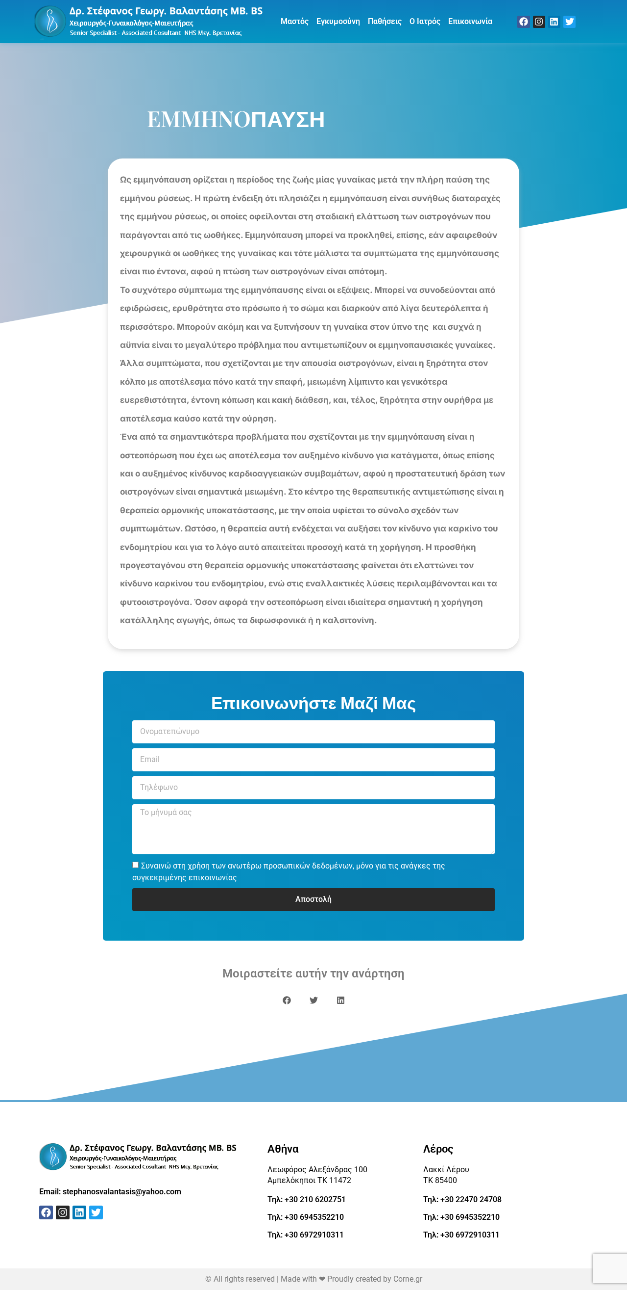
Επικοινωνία (470, 21)
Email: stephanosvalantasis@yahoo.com (110, 1191)
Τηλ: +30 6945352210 (305, 1217)
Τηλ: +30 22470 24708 (462, 1199)
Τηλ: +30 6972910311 (305, 1234)
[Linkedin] (554, 22)
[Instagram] (539, 22)
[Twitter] (569, 22)
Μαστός (295, 21)
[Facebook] (523, 22)
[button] (287, 1000)
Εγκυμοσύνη (338, 21)
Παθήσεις (385, 21)
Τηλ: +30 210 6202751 (306, 1199)
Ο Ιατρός (425, 21)
